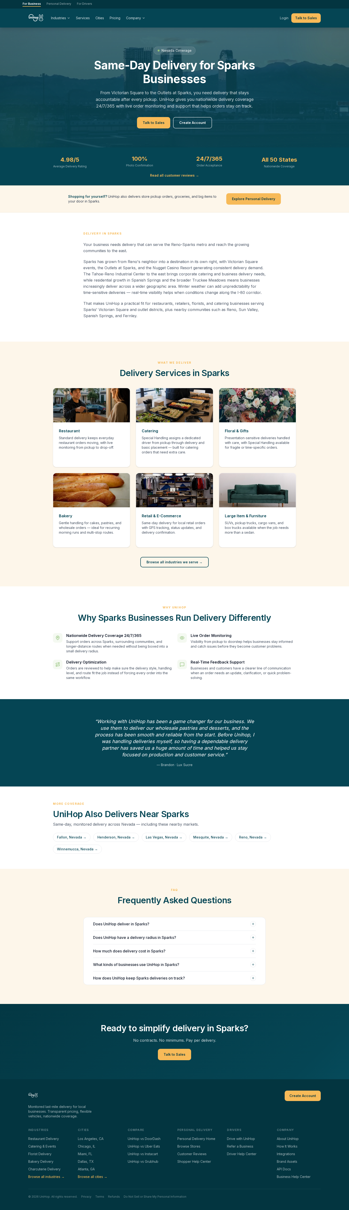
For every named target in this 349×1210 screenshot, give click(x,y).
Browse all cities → (92, 1177)
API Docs (284, 1169)
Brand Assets (287, 1161)
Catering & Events (42, 1146)
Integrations (286, 1154)
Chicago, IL (86, 1146)
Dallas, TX (86, 1161)
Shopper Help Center (194, 1161)
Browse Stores (188, 1146)
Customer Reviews (192, 1154)
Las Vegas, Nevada (164, 837)
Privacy (86, 1196)
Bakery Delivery (40, 1161)
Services (83, 18)
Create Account (192, 123)
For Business (32, 3)
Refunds (114, 1196)
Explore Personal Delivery (253, 199)
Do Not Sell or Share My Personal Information (155, 1196)
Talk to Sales (306, 18)
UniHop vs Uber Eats (144, 1146)
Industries (58, 18)
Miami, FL (85, 1154)
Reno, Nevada (253, 837)
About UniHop (288, 1139)
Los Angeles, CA (91, 1139)
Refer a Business (240, 1146)
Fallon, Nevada (71, 837)
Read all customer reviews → (174, 175)
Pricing (115, 18)
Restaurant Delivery (43, 1139)
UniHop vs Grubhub (143, 1161)
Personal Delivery (59, 3)
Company (133, 18)
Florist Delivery (40, 1154)
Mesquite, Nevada (210, 837)
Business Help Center (294, 1177)
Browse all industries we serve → (174, 562)
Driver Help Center (241, 1154)
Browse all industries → (46, 1177)
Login (284, 18)
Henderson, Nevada (116, 837)
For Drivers (84, 3)
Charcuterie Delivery (44, 1169)
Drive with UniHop (241, 1139)
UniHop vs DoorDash (144, 1139)
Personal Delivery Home (196, 1139)
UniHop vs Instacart (143, 1154)
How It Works (287, 1146)
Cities (99, 18)
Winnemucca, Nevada (77, 849)
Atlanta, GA (86, 1169)
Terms (99, 1196)
